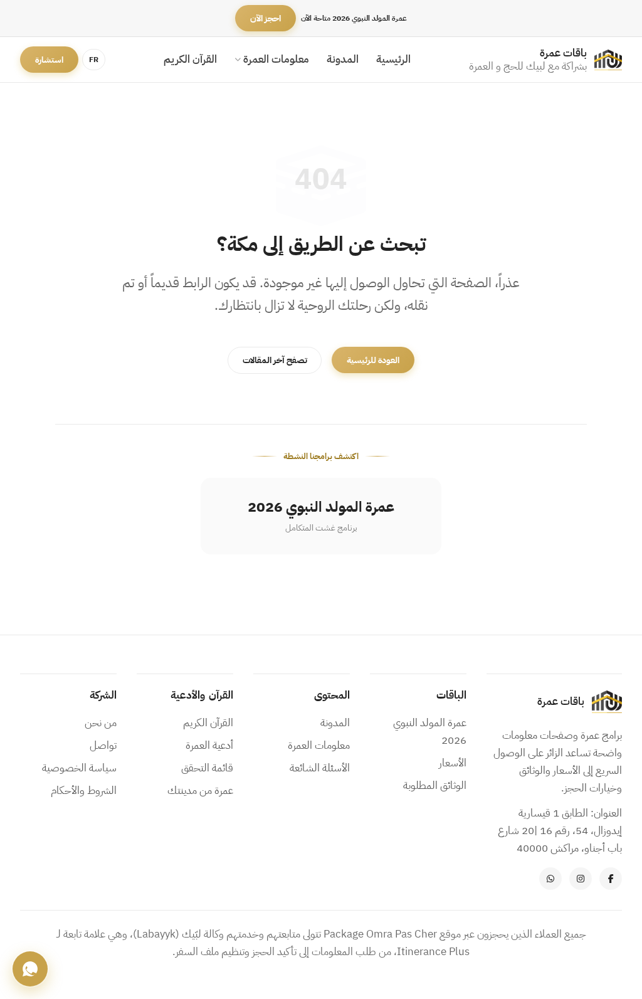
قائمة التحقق (207, 768)
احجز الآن (265, 18)
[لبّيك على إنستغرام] (580, 878)
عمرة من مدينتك (200, 790)
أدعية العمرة (209, 745)
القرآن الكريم (190, 59)
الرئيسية (393, 59)
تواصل (103, 745)
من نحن (101, 723)
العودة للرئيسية (373, 360)
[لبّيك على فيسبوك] (610, 878)
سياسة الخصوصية (79, 768)
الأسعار (452, 763)
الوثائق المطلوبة (434, 785)
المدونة (343, 59)
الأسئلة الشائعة (320, 768)
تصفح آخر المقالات (275, 360)
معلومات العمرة (276, 59)
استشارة (49, 59)
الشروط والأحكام (84, 790)
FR (93, 59)
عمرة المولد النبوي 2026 (429, 731)
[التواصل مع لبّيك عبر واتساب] (550, 878)
